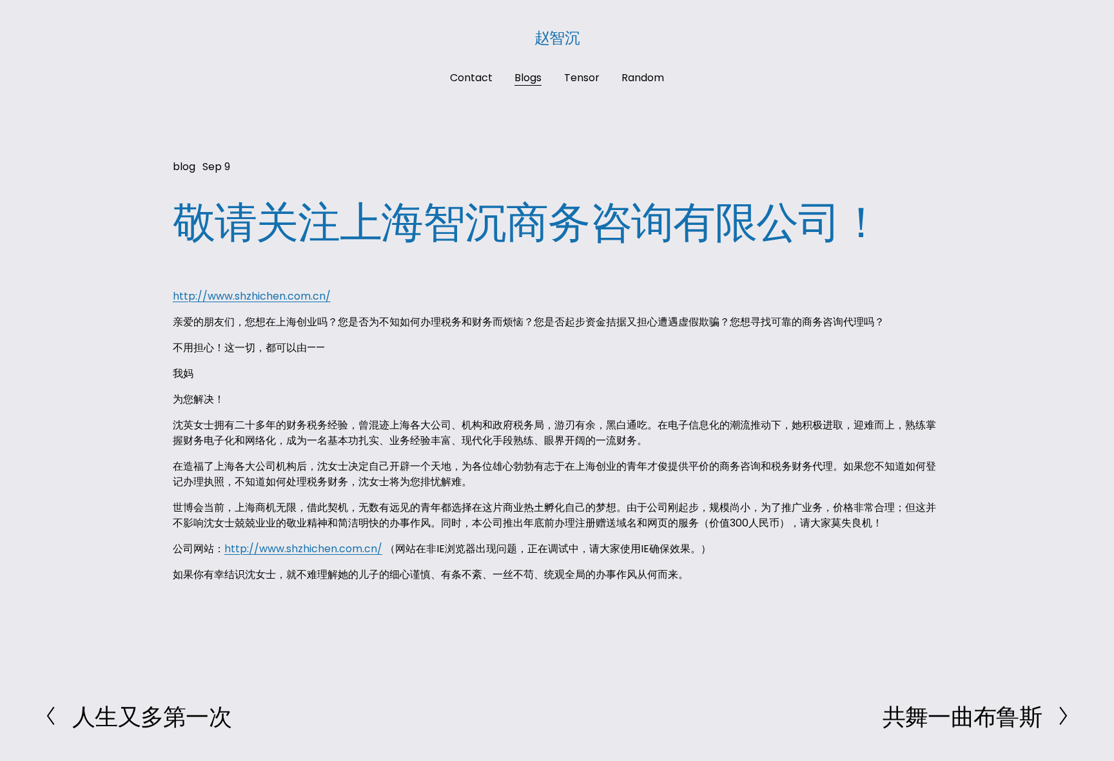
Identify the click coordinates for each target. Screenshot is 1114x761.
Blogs (528, 77)
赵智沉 (557, 37)
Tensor (582, 77)
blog (184, 166)
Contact (471, 77)
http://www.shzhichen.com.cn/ (252, 296)
